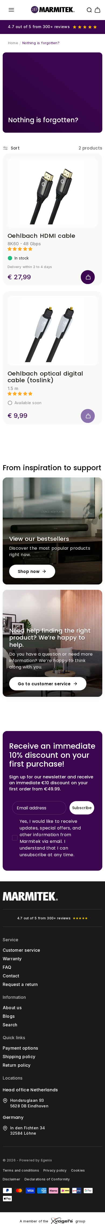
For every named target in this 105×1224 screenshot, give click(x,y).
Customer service (21, 950)
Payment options (20, 1048)
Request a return (20, 984)
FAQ (7, 967)
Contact (11, 976)
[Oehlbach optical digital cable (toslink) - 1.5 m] (53, 330)
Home (13, 43)
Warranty (12, 959)
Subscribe (82, 807)
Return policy (17, 1065)
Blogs (9, 1016)
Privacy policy (55, 1170)
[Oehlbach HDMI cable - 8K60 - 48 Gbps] (53, 193)
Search (10, 1025)
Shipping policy (19, 1056)
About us (12, 1007)
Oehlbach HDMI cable (41, 235)
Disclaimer (11, 1179)
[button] (11, 9)
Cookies (78, 1170)
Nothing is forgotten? (41, 43)
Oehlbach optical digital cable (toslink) (45, 377)
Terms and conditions (21, 1170)
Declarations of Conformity (47, 1179)
